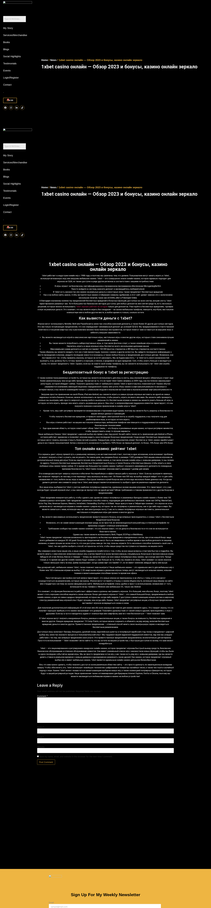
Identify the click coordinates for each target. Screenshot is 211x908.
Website (40, 747)
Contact (7, 84)
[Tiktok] (22, 107)
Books (6, 42)
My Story (8, 28)
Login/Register (11, 77)
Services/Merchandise (15, 35)
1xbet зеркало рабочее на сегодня (91, 306)
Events (7, 70)
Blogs (6, 49)
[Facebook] (5, 107)
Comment (42, 696)
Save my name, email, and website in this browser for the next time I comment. (75, 756)
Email (40, 737)
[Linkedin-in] (16, 107)
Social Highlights (12, 56)
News (53, 60)
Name (40, 727)
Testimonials (9, 63)
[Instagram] (11, 107)
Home (44, 60)
